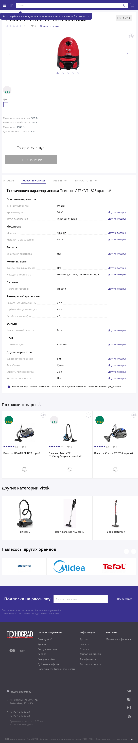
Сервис (42, 654)
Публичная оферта (49, 664)
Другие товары (117, 212)
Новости (84, 644)
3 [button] (68, 73)
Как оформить (87, 659)
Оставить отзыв (49, 26)
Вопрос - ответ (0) (86, 180)
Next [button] (127, 53)
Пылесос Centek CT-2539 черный (113, 453)
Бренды (84, 639)
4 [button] (73, 73)
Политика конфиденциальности (56, 669)
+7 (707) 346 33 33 (20, 715)
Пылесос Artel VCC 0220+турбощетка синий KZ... (66, 455)
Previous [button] (9, 53)
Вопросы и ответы (90, 654)
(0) (25, 25)
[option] (68, 54)
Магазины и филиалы (118, 639)
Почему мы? (45, 639)
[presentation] (133, 551)
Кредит (42, 644)
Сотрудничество (47, 649)
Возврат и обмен (47, 659)
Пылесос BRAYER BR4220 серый (21, 453)
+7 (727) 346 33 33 (20, 711)
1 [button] (58, 73)
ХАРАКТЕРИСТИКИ (34, 180)
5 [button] (78, 73)
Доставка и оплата (90, 664)
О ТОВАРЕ (8, 180)
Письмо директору (20, 691)
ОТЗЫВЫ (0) (59, 180)
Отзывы (84, 649)
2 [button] (63, 73)
